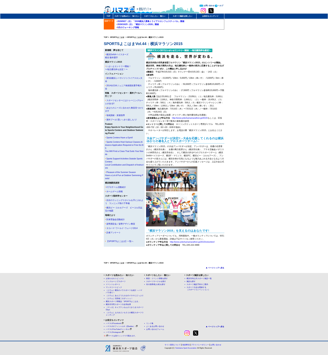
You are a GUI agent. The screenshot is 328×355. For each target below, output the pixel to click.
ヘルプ (220, 5)
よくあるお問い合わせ (155, 326)
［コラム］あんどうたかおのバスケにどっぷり (125, 295)
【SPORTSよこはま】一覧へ (119, 241)
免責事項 (185, 345)
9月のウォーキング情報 (128, 27)
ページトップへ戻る (216, 268)
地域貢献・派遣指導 (115, 115)
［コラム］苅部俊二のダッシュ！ (119, 298)
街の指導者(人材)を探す (155, 284)
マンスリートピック (114, 287)
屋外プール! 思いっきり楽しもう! (121, 120)
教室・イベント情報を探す (157, 278)
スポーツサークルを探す (156, 281)
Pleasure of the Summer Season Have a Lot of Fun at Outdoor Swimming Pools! (124, 175)
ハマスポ (128, 8)
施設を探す (191, 281)
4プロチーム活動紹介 (116, 187)
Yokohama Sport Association (185, 348)
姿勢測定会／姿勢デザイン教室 (120, 224)
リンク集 (149, 323)
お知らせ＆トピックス (115, 278)
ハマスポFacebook (113, 323)
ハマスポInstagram (113, 332)
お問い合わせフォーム (155, 329)
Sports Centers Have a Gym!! (119, 138)
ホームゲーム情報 (114, 191)
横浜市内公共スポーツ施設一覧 (199, 278)
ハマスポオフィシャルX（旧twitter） (120, 326)
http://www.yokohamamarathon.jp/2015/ (190, 118)
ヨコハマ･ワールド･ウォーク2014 (122, 228)
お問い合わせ (208, 5)
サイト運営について (173, 345)
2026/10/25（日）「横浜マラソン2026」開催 (138, 24)
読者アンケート (113, 232)
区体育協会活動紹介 (115, 219)
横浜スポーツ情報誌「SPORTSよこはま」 (123, 301)
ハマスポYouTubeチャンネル (117, 329)
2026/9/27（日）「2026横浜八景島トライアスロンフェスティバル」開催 (150, 21)
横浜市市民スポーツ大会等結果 (118, 304)
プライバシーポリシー (200, 345)
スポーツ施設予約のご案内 (197, 284)
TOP (108, 16)
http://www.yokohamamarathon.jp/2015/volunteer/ (192, 242)
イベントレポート (113, 284)
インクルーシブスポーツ (116, 281)
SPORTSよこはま (117, 37)
